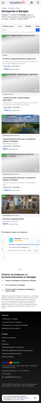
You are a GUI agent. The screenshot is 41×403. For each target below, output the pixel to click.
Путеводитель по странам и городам (15, 325)
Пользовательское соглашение (13, 347)
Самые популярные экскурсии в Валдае (20, 280)
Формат (28, 26)
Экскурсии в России (14, 8)
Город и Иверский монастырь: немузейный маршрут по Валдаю (19, 140)
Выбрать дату (8, 26)
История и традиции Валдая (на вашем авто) (19, 59)
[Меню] (3, 2)
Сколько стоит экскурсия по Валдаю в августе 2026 (20, 290)
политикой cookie (18, 399)
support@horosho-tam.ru (12, 377)
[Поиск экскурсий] (38, 30)
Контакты (7, 374)
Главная (4, 8)
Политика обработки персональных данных (17, 350)
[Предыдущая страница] (2, 240)
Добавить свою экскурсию (11, 328)
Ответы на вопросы (9, 338)
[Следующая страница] (39, 240)
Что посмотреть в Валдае (15, 285)
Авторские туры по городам (12, 322)
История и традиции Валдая (13, 219)
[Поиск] (38, 2)
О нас (4, 341)
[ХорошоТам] (17, 2)
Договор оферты (8, 357)
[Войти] (32, 2)
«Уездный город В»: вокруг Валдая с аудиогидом (16, 99)
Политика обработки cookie (11, 353)
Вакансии (5, 344)
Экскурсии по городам (10, 319)
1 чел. (19, 26)
